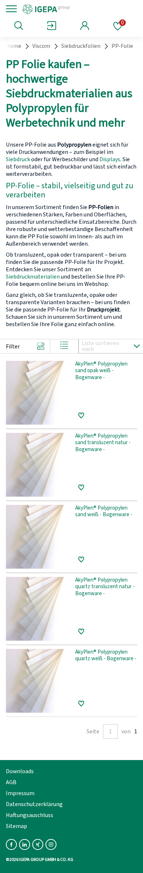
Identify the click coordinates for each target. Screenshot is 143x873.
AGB (11, 782)
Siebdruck (18, 159)
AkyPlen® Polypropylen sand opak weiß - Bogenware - (101, 371)
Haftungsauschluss (29, 815)
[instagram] (50, 844)
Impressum (20, 793)
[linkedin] (24, 844)
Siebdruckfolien (80, 46)
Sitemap (16, 826)
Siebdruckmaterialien (33, 277)
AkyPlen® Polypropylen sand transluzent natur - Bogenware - (103, 443)
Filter (13, 347)
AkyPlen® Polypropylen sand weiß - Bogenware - (103, 512)
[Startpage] (70, 9)
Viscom (41, 46)
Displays (109, 159)
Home (13, 46)
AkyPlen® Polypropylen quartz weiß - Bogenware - (105, 656)
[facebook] (11, 844)
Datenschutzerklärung (34, 804)
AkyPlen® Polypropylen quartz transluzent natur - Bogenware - (105, 587)
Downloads (20, 771)
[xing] (37, 844)
